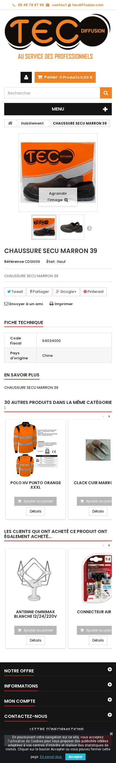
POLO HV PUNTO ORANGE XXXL (35, 485)
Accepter (75, 757)
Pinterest (95, 291)
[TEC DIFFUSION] (58, 41)
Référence (14, 261)
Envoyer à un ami (26, 304)
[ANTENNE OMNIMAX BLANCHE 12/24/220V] (35, 578)
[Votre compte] (26, 77)
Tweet (17, 291)
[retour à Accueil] (10, 123)
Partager (40, 291)
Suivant (89, 228)
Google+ (68, 291)
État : (51, 261)
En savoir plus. (51, 757)
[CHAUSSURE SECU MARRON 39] (44, 227)
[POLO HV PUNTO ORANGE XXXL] (35, 449)
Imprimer (64, 304)
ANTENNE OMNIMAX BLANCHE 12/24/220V (35, 614)
